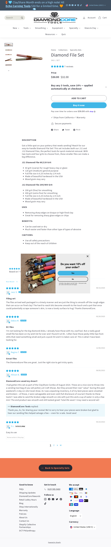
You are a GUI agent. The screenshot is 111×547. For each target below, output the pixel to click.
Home (53, 50)
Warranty (23, 510)
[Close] (87, 256)
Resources (50, 34)
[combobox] (14, 17)
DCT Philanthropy (27, 530)
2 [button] (54, 445)
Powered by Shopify (54, 542)
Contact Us (24, 521)
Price (53, 72)
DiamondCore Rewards (29, 496)
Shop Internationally (28, 506)
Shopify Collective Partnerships (27, 526)
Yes (72, 273)
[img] (12, 288)
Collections (63, 50)
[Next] (8, 70)
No (73, 279)
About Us (23, 517)
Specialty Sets (75, 50)
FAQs (21, 489)
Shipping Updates (27, 492)
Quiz (63, 34)
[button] (57, 66)
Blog (21, 503)
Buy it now (79, 105)
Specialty (74, 28)
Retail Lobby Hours (28, 499)
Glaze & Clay (91, 28)
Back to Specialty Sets (57, 467)
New (15, 28)
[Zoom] (29, 57)
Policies (22, 514)
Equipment (57, 28)
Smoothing (40, 28)
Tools (26, 28)
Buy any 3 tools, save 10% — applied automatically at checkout (72, 87)
